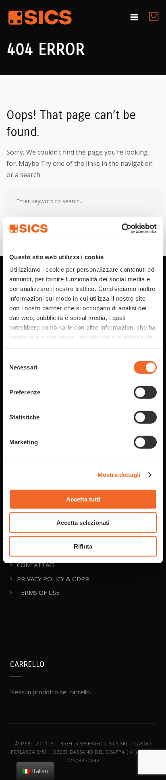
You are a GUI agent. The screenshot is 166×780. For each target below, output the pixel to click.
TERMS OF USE (38, 592)
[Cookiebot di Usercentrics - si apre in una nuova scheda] (121, 228)
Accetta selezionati (83, 522)
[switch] (145, 392)
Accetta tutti (83, 498)
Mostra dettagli (119, 474)
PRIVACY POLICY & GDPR (53, 579)
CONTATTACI (36, 565)
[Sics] (40, 18)
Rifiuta (83, 546)
